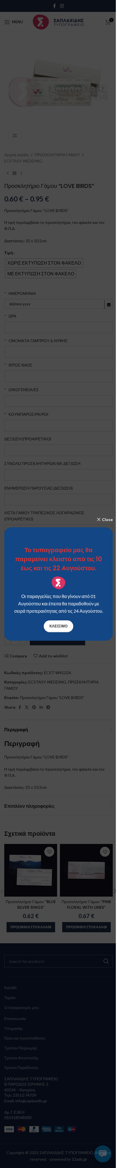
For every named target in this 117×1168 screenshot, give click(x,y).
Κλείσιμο (58, 626)
